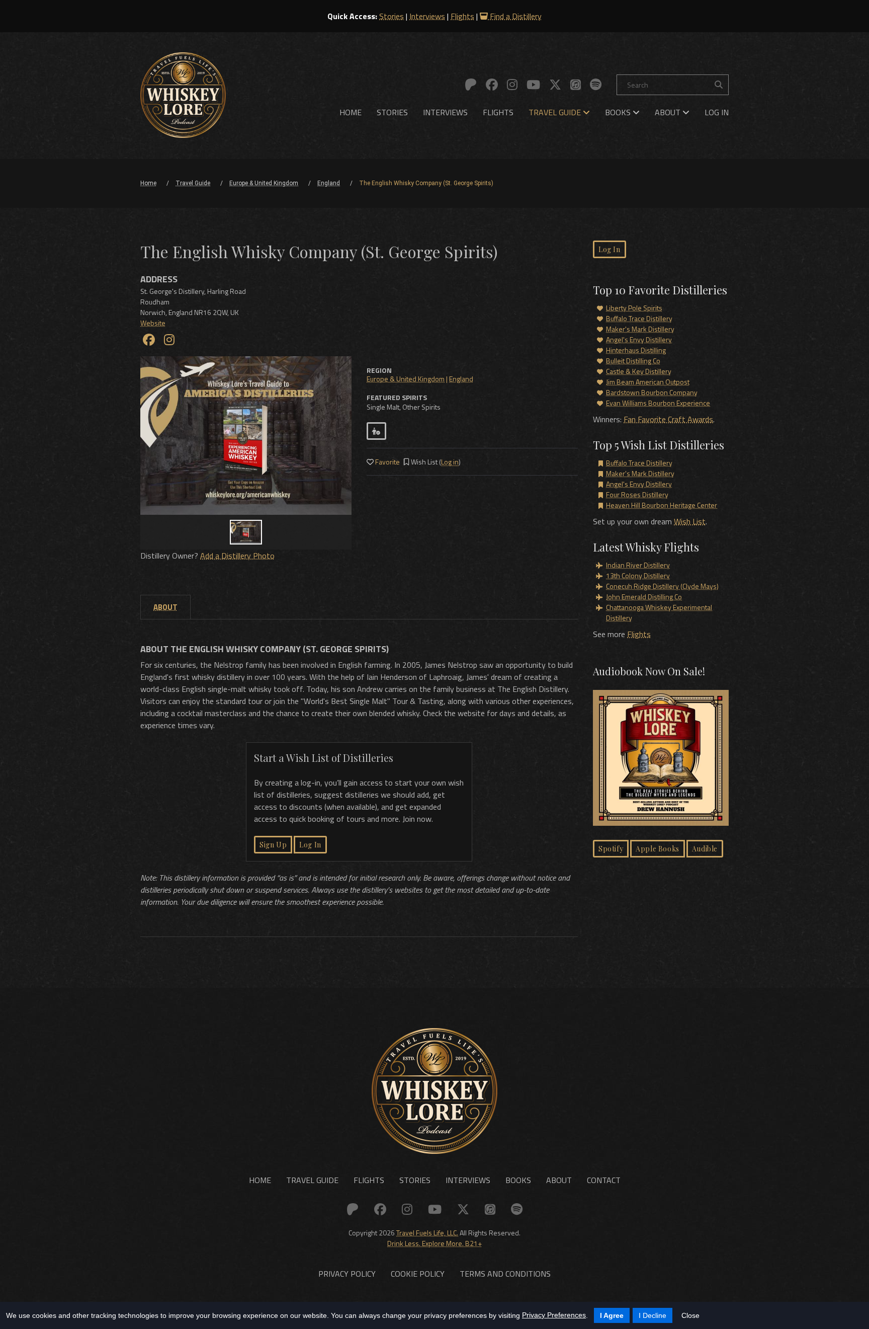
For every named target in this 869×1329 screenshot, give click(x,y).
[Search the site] (719, 84)
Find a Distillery (515, 16)
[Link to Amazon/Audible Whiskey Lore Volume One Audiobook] (661, 759)
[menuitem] (350, 112)
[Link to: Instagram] (512, 85)
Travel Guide (556, 112)
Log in (450, 461)
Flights (462, 16)
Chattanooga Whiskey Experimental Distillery (659, 612)
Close (690, 1315)
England (461, 378)
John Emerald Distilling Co (644, 596)
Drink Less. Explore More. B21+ (434, 1243)
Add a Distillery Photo (237, 556)
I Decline (652, 1315)
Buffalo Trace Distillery (639, 318)
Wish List (690, 521)
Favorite (387, 461)
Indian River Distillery (638, 565)
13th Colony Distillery (638, 575)
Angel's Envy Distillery (639, 339)
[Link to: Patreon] (471, 85)
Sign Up (273, 844)
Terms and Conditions (505, 1274)
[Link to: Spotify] (595, 85)
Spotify (610, 848)
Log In (717, 112)
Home (350, 112)
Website (152, 323)
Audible (705, 848)
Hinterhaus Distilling (636, 350)
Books (619, 112)
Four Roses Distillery (637, 494)
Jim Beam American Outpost (647, 381)
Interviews (427, 16)
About (668, 112)
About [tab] (165, 607)
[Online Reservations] (376, 431)
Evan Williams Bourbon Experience (658, 403)
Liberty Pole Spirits (634, 307)
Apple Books (657, 848)
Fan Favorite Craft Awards (668, 419)
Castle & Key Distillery (638, 371)
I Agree (612, 1315)
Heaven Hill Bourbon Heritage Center (661, 505)
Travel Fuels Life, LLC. (427, 1232)
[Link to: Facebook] (492, 85)
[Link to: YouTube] (533, 85)
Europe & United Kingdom (406, 378)
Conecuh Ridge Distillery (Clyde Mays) (662, 586)
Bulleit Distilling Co (633, 360)
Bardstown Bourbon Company (652, 392)
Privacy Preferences (554, 1315)
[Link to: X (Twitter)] (555, 85)
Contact (604, 1180)
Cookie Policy (418, 1274)
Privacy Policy (347, 1274)
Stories (391, 16)
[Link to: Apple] (575, 85)
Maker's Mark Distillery (640, 329)
